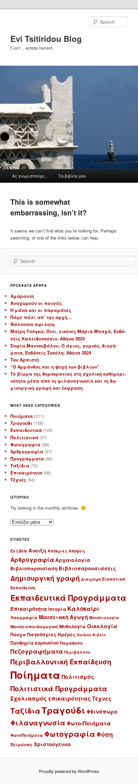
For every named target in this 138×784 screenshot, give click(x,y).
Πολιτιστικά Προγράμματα (58, 688)
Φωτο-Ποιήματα (89, 723)
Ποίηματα (35, 675)
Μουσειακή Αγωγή (63, 617)
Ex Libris (18, 551)
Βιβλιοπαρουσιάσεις (87, 568)
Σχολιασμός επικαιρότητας (50, 698)
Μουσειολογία (104, 617)
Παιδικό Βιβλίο (91, 634)
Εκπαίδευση (22, 588)
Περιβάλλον (77, 652)
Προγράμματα (27, 458)
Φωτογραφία (25, 444)
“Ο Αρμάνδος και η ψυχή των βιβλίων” (54, 367)
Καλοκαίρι (83, 608)
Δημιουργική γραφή (45, 578)
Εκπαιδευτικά (26, 430)
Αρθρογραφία (26, 451)
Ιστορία (57, 609)
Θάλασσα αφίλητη (32, 324)
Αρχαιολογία (72, 560)
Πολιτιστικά (24, 437)
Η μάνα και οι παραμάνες (40, 310)
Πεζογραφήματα (36, 651)
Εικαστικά (113, 579)
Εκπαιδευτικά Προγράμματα (68, 597)
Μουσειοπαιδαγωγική (34, 627)
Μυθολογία (72, 626)
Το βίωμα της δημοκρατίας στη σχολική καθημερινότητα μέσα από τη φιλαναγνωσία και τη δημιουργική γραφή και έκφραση (68, 381)
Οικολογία (102, 626)
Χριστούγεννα (52, 744)
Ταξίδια (19, 465)
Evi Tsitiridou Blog (46, 38)
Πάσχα (18, 635)
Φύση (104, 734)
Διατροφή (91, 579)
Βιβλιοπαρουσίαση (33, 568)
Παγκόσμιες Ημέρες (51, 634)
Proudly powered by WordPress (69, 771)
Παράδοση (71, 643)
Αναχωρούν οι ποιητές (36, 303)
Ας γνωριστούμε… (30, 176)
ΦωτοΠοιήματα (26, 735)
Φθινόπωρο (102, 711)
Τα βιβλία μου (72, 176)
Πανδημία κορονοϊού (34, 643)
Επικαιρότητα (26, 472)
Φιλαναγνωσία (37, 722)
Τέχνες (18, 479)
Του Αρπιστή (24, 359)
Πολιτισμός (78, 676)
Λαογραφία (24, 617)
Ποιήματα (21, 416)
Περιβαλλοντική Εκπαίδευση (60, 661)
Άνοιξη (37, 550)
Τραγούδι (21, 423)
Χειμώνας (21, 744)
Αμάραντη (22, 296)
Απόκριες (57, 551)
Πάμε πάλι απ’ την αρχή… (41, 317)
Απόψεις (77, 550)
